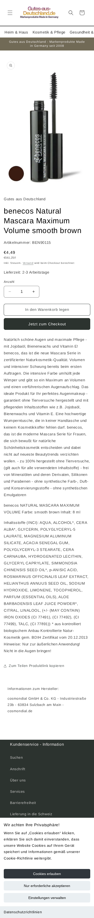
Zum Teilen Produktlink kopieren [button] (36, 666)
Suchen (16, 757)
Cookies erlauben (47, 874)
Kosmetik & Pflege (49, 32)
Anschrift (17, 769)
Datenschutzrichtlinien (23, 912)
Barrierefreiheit (23, 803)
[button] (10, 12)
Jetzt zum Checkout (47, 324)
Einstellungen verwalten (47, 898)
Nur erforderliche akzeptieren (47, 886)
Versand (28, 263)
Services (17, 791)
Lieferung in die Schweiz (31, 814)
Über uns (18, 780)
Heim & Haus (16, 32)
